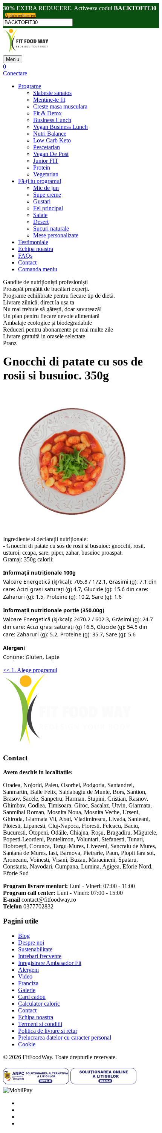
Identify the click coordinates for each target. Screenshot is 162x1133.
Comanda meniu (37, 269)
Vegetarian (45, 174)
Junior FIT (45, 160)
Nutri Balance (49, 133)
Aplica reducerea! (20, 15)
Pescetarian (46, 147)
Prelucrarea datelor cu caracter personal (64, 1037)
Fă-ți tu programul (39, 181)
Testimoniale (33, 242)
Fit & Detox (47, 113)
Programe (29, 86)
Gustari (41, 201)
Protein (41, 167)
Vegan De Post (51, 154)
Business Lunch (52, 120)
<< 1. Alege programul (30, 670)
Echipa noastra (35, 249)
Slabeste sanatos (52, 93)
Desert (41, 222)
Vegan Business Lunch (60, 127)
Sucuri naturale (51, 228)
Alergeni (28, 969)
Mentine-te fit (49, 99)
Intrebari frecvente (39, 956)
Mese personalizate (55, 235)
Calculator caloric (39, 1003)
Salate (40, 215)
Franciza (28, 983)
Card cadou (32, 997)
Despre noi (31, 942)
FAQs (25, 255)
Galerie (26, 990)
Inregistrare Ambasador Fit (49, 963)
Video (25, 976)
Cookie (26, 1044)
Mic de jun (46, 188)
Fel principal (48, 208)
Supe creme (47, 194)
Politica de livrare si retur (47, 1030)
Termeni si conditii (40, 1024)
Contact (27, 262)
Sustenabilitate (35, 949)
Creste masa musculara (60, 106)
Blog (24, 936)
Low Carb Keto (52, 140)
